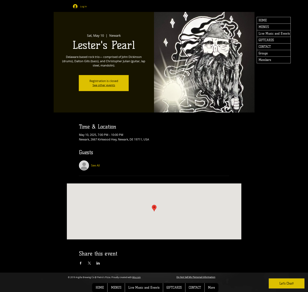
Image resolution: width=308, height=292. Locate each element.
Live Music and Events (274, 33)
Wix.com (136, 277)
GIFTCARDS (266, 40)
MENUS (264, 27)
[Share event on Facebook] (80, 263)
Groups (263, 53)
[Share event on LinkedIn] (98, 263)
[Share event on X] (89, 263)
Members (265, 60)
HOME (263, 20)
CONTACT (265, 46)
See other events (104, 85)
